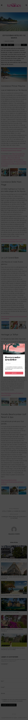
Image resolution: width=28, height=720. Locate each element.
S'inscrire (14, 373)
